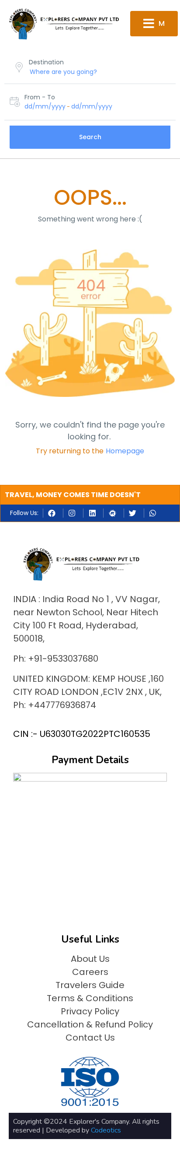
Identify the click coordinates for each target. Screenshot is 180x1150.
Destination (46, 62)
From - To (39, 97)
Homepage (125, 451)
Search (90, 137)
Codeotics (106, 1130)
